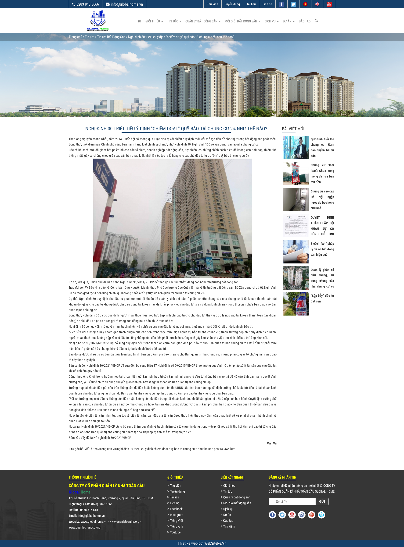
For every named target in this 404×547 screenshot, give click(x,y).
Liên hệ (267, 4)
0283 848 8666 (87, 4)
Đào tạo (304, 21)
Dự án (287, 21)
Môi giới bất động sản (241, 21)
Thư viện (212, 4)
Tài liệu (251, 4)
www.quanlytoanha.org (124, 521)
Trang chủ (75, 37)
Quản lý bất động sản (201, 21)
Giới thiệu (152, 21)
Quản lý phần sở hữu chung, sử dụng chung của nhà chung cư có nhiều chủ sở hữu (322, 281)
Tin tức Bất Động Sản (111, 37)
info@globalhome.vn (127, 4)
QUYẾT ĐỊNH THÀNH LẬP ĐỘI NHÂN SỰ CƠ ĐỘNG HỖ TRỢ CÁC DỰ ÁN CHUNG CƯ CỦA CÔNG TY (322, 234)
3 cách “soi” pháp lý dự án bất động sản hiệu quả (322, 249)
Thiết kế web (188, 543)
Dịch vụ (270, 21)
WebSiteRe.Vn (215, 543)
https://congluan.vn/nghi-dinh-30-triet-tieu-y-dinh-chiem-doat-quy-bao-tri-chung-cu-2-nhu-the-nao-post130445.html (163, 449)
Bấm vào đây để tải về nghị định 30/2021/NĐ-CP (100, 438)
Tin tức (172, 21)
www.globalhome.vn (94, 521)
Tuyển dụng (232, 4)
